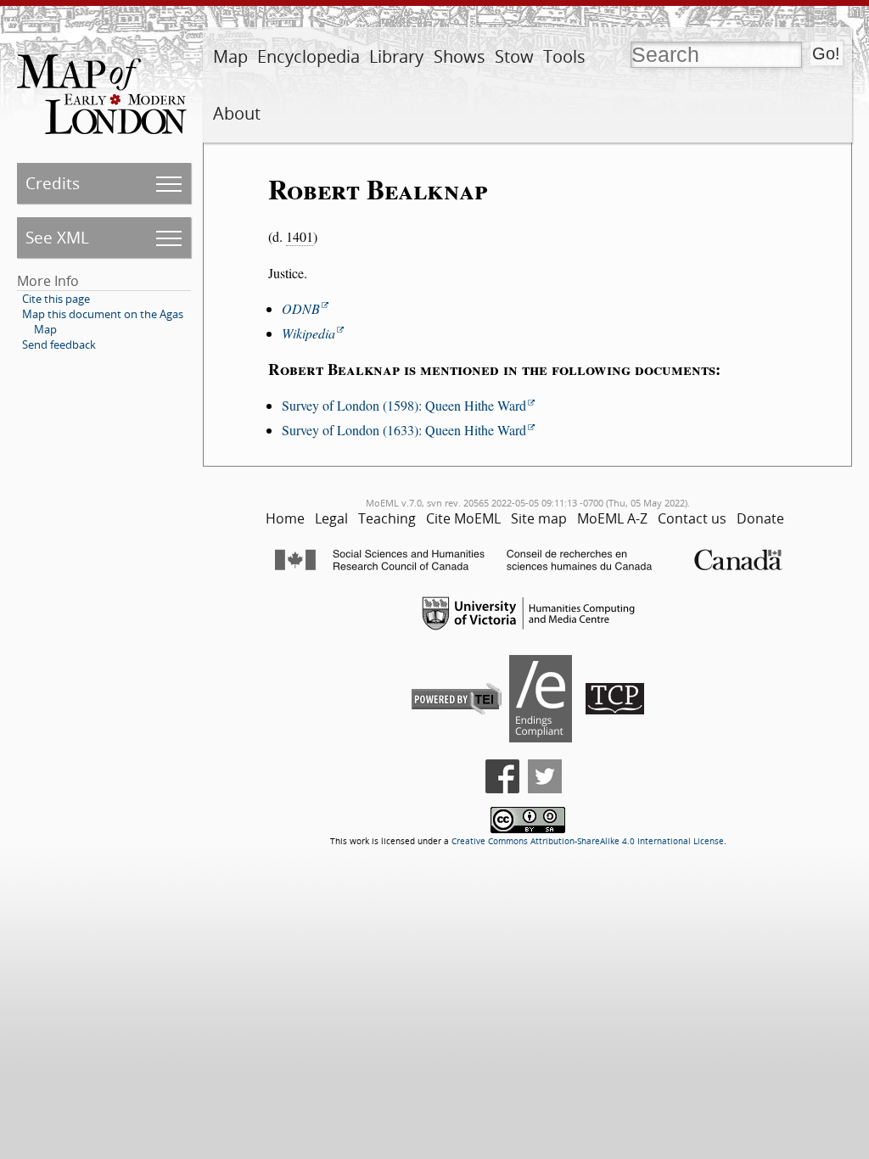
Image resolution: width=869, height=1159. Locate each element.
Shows (459, 56)
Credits (52, 182)
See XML (57, 237)
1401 (299, 236)
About (237, 113)
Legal (331, 518)
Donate (760, 518)
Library (396, 56)
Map (230, 56)
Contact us (692, 518)
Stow (514, 56)
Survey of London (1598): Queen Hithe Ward (404, 405)
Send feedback (59, 344)
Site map (539, 518)
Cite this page (56, 298)
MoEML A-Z (612, 518)
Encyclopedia (308, 56)
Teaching (387, 518)
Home (285, 518)
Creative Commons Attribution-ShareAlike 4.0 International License (587, 841)
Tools (564, 56)
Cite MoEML (463, 518)
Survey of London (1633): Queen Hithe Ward (404, 430)
